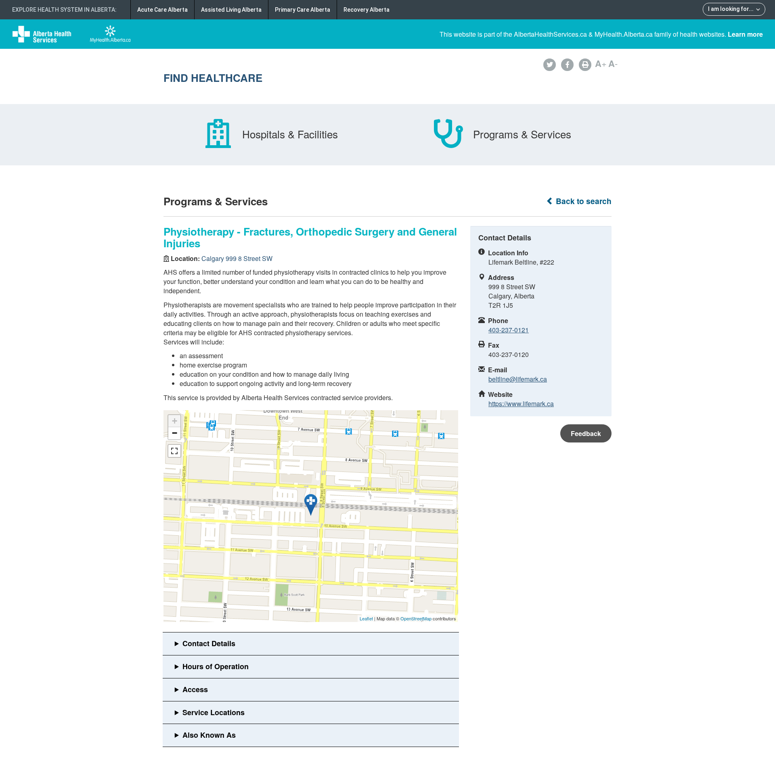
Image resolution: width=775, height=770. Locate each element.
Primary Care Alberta (302, 9)
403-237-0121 (508, 329)
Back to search (583, 201)
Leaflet (366, 618)
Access (195, 689)
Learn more (745, 34)
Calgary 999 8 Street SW (236, 258)
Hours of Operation (215, 666)
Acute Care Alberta (162, 9)
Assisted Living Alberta (231, 9)
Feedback (586, 433)
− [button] (174, 433)
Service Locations (213, 712)
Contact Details (208, 643)
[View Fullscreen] (174, 451)
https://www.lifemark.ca (521, 403)
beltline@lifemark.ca (517, 379)
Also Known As (209, 735)
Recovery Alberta (367, 9)
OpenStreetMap (415, 618)
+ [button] (174, 421)
